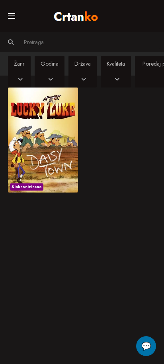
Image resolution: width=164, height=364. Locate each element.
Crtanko (79, 14)
